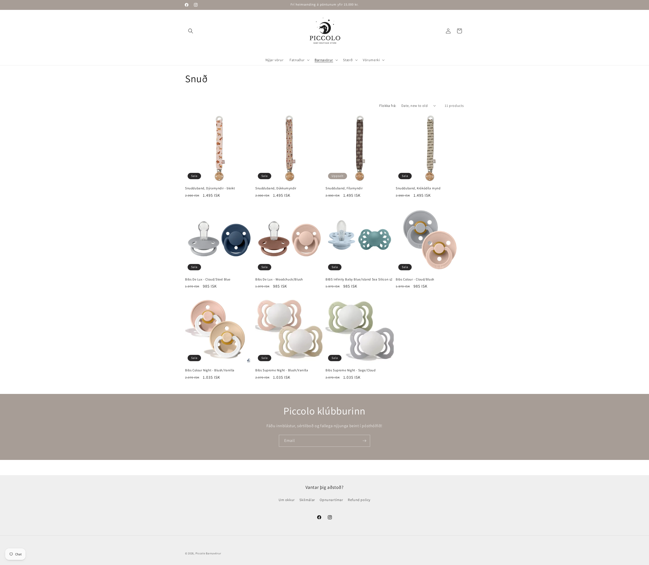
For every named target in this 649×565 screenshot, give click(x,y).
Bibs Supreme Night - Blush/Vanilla (281, 370)
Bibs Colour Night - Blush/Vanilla (210, 370)
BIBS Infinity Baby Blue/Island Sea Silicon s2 (359, 279)
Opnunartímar (331, 499)
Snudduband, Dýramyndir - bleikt (210, 188)
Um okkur (287, 499)
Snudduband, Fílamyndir (344, 188)
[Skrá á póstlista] (364, 441)
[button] (190, 31)
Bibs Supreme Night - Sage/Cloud (351, 370)
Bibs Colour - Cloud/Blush (415, 279)
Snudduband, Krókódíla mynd (418, 188)
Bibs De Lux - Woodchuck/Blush (279, 279)
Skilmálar (307, 499)
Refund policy (359, 499)
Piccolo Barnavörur (208, 553)
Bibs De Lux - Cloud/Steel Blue (207, 279)
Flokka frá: (387, 105)
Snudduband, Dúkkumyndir (275, 188)
